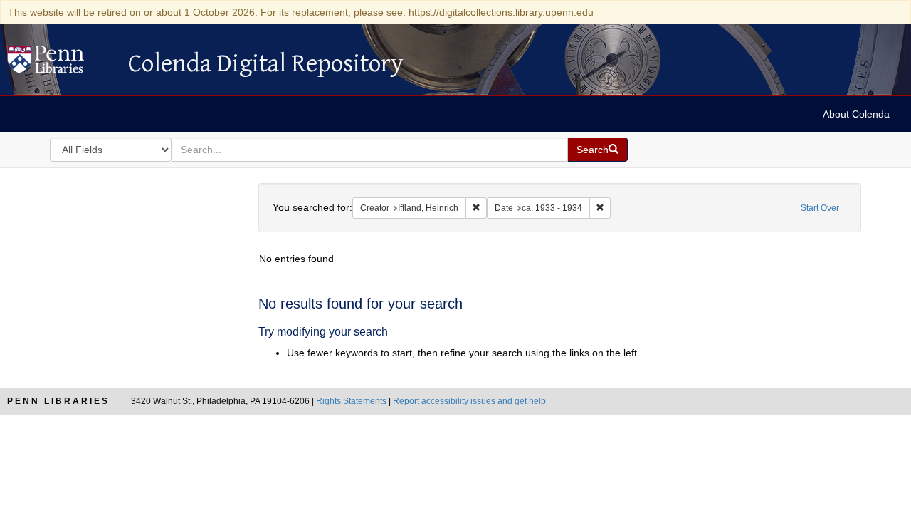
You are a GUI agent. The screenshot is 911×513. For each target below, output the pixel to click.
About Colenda (856, 114)
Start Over (820, 208)
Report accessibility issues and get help (469, 401)
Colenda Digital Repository (60, 63)
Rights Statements (351, 401)
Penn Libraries (58, 401)
